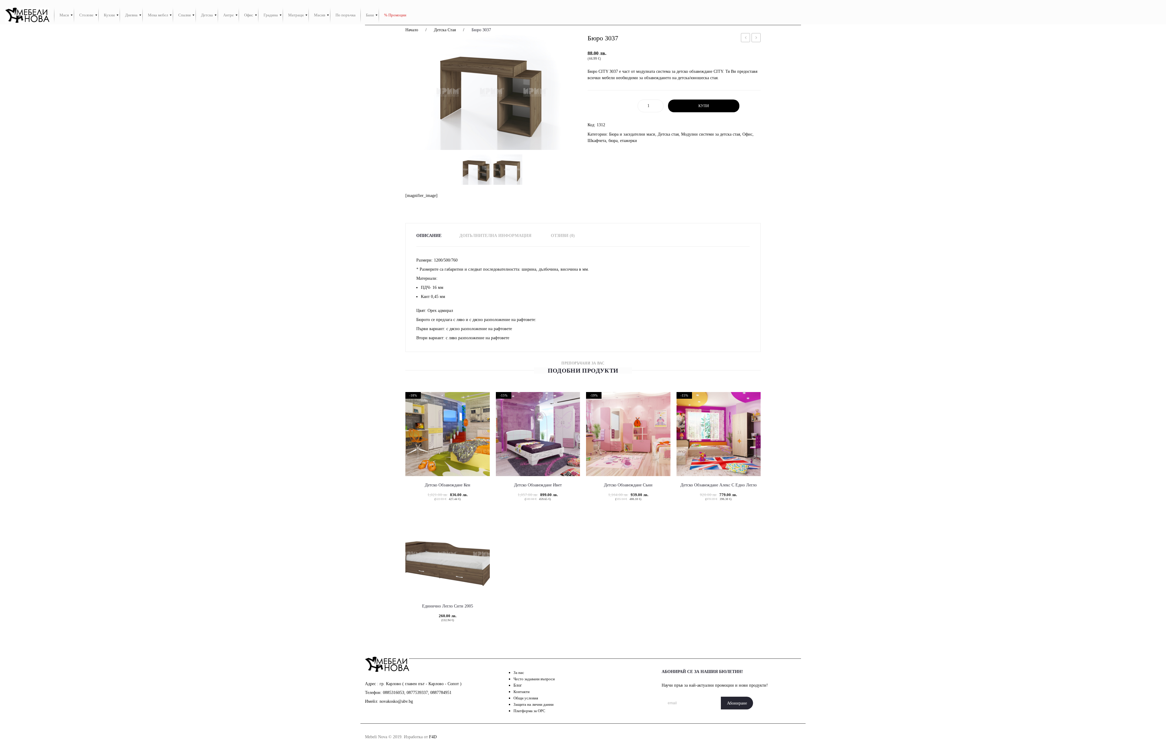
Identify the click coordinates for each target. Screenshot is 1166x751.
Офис (747, 134)
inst (731, 737)
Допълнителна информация (495, 235)
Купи (703, 106)
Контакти (521, 691)
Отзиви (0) (563, 235)
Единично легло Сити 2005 (447, 606)
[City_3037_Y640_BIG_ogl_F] (507, 169)
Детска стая (445, 30)
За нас (518, 672)
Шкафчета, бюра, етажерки (612, 140)
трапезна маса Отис (756, 38)
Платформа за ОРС (529, 711)
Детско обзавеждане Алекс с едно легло (718, 485)
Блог (517, 685)
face (717, 737)
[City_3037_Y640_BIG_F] (491, 92)
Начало (411, 30)
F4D (433, 737)
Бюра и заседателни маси (632, 134)
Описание (429, 235)
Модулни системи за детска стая (710, 134)
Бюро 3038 (745, 38)
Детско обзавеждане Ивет (538, 485)
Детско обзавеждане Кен (447, 485)
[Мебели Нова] (27, 15)
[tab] (432, 235)
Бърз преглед (436, 453)
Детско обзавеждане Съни (628, 485)
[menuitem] (64, 15)
